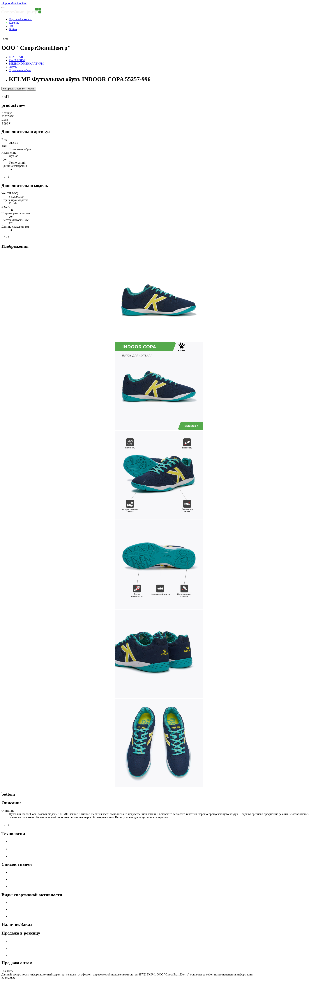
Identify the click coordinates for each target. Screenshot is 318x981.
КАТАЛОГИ (17, 60)
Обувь (13, 66)
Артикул (6, 113)
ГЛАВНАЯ (16, 56)
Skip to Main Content (13, 3)
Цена (4, 119)
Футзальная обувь (20, 70)
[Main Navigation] (2, 7)
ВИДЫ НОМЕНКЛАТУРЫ (26, 63)
